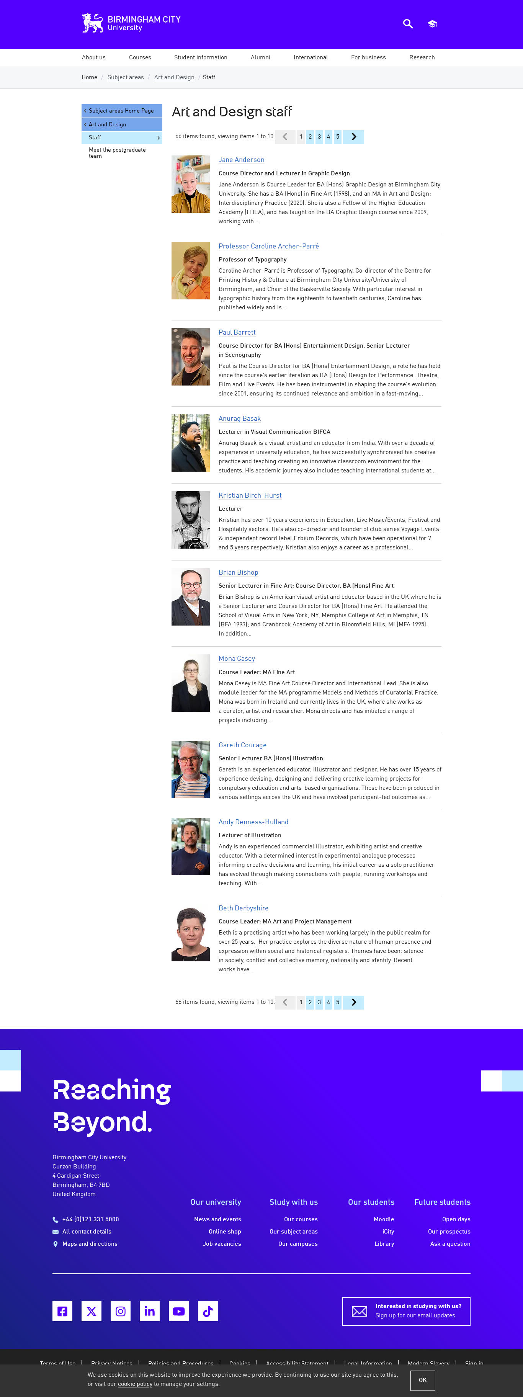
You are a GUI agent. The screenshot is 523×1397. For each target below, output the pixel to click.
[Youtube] (179, 1311)
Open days (456, 1220)
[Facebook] (62, 1311)
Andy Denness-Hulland (254, 822)
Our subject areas (294, 1232)
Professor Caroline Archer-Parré (269, 246)
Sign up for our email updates (418, 1311)
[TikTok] (208, 1311)
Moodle (384, 1220)
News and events (217, 1220)
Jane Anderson (242, 160)
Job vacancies (222, 1244)
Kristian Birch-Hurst (250, 495)
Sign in (474, 1364)
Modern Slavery (428, 1364)
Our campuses (298, 1244)
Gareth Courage (243, 745)
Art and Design (174, 78)
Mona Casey (237, 658)
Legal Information (368, 1364)
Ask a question (450, 1244)
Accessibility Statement (297, 1364)
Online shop (225, 1232)
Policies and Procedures (181, 1364)
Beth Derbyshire (244, 908)
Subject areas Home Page (121, 111)
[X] (91, 1311)
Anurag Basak (240, 418)
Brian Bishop (238, 572)
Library (384, 1244)
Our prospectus (449, 1232)
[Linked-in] (150, 1311)
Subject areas (126, 78)
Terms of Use (57, 1364)
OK (423, 1380)
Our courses (301, 1220)
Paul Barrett (237, 332)
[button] (94, 57)
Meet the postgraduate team (117, 153)
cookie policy (135, 1384)
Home (89, 78)
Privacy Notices (111, 1364)
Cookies (239, 1364)
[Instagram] (121, 1311)
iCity (388, 1232)
